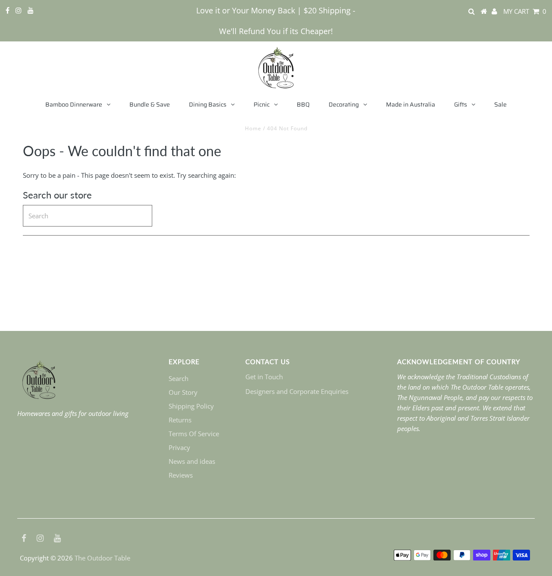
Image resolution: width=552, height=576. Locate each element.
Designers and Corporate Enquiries (296, 391)
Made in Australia (410, 104)
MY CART (524, 11)
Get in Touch (264, 376)
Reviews (181, 475)
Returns (180, 419)
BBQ (303, 104)
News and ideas (192, 461)
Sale (500, 104)
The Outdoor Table (102, 558)
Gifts (460, 104)
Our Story (183, 392)
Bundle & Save (149, 104)
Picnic (262, 104)
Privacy (179, 447)
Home (253, 128)
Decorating (344, 104)
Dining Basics (207, 104)
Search (178, 378)
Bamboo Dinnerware (73, 104)
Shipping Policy (191, 406)
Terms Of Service (194, 433)
